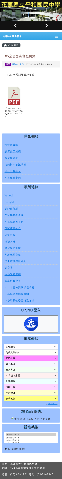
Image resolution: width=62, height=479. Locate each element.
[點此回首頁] (31, 14)
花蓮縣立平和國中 (12, 36)
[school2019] (31, 437)
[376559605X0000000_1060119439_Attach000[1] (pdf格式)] (14, 96)
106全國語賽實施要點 (19, 56)
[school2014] (31, 440)
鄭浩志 (15, 64)
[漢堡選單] (57, 36)
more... (52, 403)
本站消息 (13, 45)
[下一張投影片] (46, 25)
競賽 (8, 64)
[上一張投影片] (15, 25)
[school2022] (31, 434)
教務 (22, 64)
